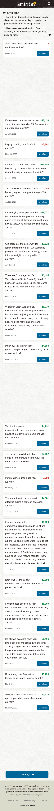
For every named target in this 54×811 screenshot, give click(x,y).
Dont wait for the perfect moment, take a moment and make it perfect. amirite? (24, 584)
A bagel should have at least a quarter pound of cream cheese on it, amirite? (24, 698)
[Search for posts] (49, 4)
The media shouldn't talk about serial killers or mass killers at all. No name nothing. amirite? (24, 458)
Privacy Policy (29, 801)
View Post (43, 53)
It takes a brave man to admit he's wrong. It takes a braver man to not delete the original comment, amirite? (25, 168)
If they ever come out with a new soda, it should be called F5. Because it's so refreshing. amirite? (26, 124)
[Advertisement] (27, 87)
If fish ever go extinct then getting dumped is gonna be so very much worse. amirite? (26, 350)
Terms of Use (12, 801)
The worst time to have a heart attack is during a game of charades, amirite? (24, 502)
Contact (44, 801)
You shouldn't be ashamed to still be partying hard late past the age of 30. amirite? (25, 192)
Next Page (25, 774)
